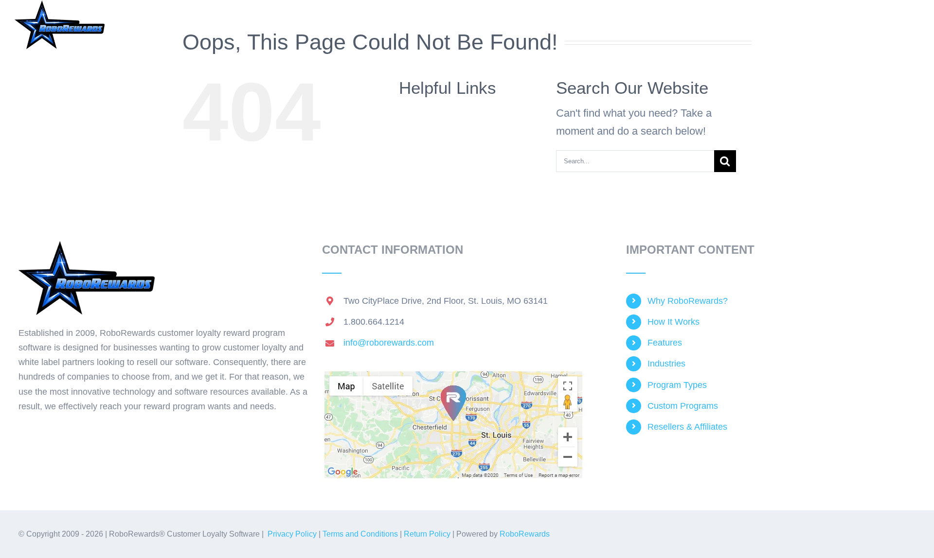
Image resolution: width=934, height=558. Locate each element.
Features (664, 343)
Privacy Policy (292, 534)
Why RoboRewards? (687, 301)
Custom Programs (682, 406)
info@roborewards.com (388, 343)
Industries (666, 363)
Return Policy (427, 534)
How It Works (673, 322)
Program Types (677, 385)
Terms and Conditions (360, 534)
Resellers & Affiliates (687, 427)
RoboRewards (525, 534)
